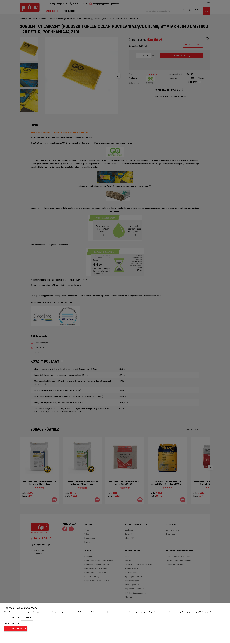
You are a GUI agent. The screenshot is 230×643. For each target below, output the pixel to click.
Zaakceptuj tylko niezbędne (18, 618)
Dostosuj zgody (12, 623)
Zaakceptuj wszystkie (15, 629)
